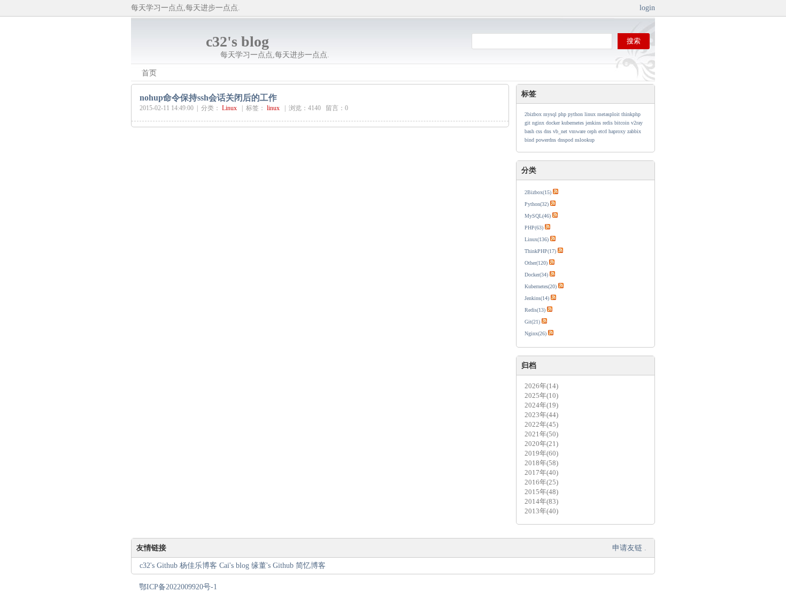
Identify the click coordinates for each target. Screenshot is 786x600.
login (647, 8)
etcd (602, 131)
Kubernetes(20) (541, 286)
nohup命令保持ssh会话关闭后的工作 (208, 97)
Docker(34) (536, 275)
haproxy (617, 131)
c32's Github (159, 565)
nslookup (585, 140)
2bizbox (533, 114)
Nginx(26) (535, 333)
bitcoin (621, 123)
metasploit (608, 114)
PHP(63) (534, 227)
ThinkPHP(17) (540, 251)
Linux (229, 108)
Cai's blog (234, 565)
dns (547, 131)
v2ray (637, 123)
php (562, 114)
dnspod (565, 140)
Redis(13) (535, 310)
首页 (149, 73)
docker (553, 123)
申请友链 (627, 548)
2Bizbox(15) (538, 192)
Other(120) (536, 263)
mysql (550, 114)
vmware (577, 131)
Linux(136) (537, 239)
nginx (538, 123)
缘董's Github (273, 565)
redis (608, 123)
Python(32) (537, 204)
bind (529, 140)
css (539, 131)
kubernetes (572, 123)
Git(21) (532, 322)
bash (529, 131)
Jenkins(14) (537, 298)
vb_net (560, 131)
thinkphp (631, 114)
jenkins (593, 123)
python (575, 114)
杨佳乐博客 (198, 565)
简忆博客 (311, 565)
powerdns (546, 140)
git (527, 123)
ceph (592, 131)
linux (273, 108)
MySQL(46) (538, 216)
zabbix (634, 131)
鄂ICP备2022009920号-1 (178, 587)
